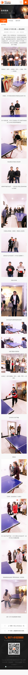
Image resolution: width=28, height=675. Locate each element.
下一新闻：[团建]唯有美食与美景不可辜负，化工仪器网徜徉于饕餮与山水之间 (17, 630)
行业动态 (10, 20)
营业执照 (10, 662)
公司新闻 (3, 20)
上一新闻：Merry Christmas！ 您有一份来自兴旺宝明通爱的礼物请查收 (17, 625)
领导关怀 (18, 20)
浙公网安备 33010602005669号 (15, 666)
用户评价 (3, 24)
